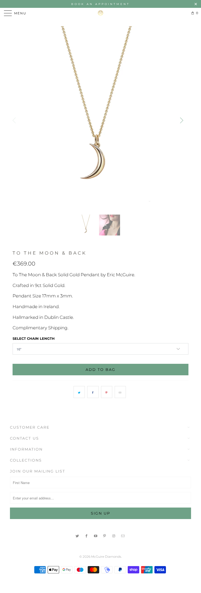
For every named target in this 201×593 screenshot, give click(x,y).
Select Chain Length (34, 338)
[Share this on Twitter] (79, 392)
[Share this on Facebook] (92, 392)
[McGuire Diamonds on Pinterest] (105, 535)
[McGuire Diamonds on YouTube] (96, 535)
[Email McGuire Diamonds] (123, 535)
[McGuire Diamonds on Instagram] (114, 535)
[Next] (181, 120)
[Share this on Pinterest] (106, 392)
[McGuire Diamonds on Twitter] (77, 535)
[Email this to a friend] (120, 392)
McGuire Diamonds (106, 557)
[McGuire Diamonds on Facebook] (87, 535)
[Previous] (15, 120)
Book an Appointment (100, 4)
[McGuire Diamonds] (100, 13)
